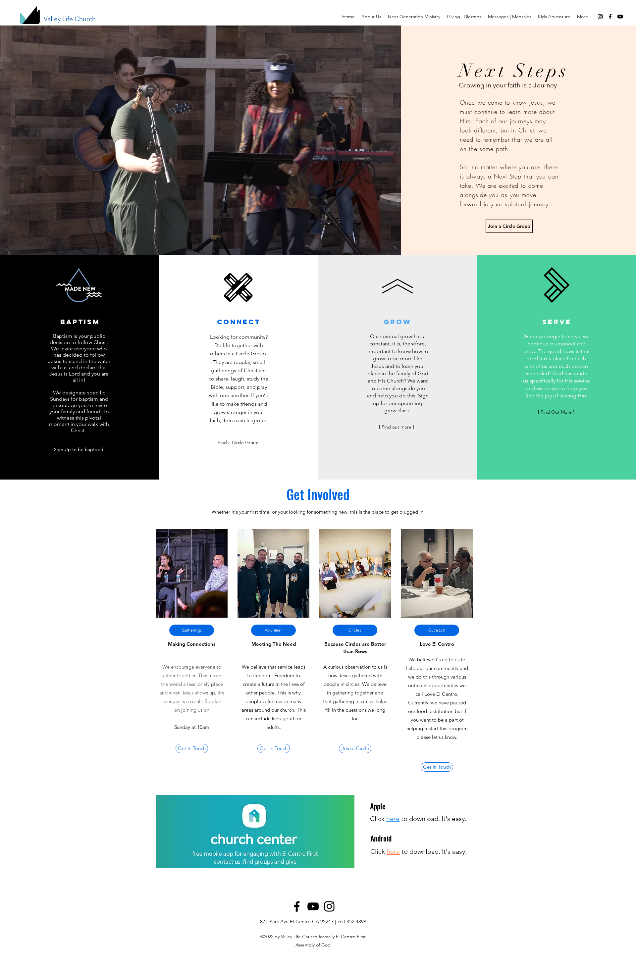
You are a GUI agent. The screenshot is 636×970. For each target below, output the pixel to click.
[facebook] (610, 16)
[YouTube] (620, 16)
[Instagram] (600, 16)
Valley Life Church (70, 19)
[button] (371, 17)
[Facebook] (297, 906)
